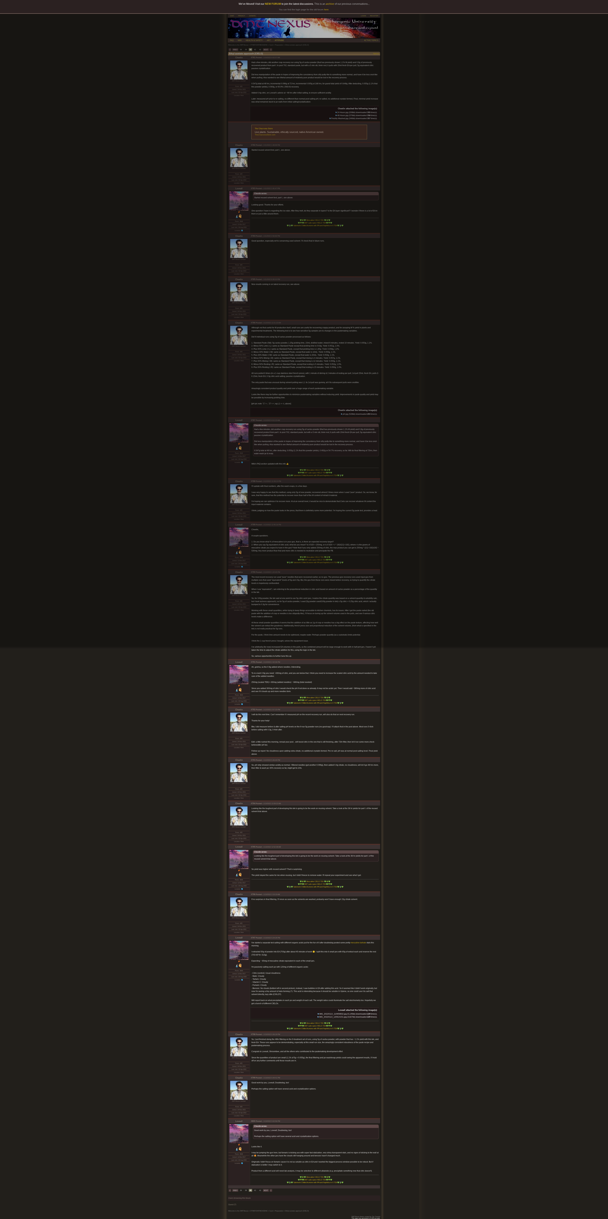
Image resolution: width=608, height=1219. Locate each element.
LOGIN (363, 16)
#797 (253, 938)
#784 (253, 236)
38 (241, 50)
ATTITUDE (279, 40)
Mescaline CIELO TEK (315, 220)
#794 (253, 803)
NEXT (266, 50)
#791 (253, 662)
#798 (253, 1034)
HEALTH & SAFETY (254, 40)
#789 (253, 525)
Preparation (279, 45)
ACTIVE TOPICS (371, 40)
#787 (253, 420)
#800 (253, 1121)
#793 (253, 760)
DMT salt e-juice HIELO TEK (315, 223)
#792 (253, 709)
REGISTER (374, 16)
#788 (253, 481)
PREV (235, 50)
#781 (253, 57)
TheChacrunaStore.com (265, 135)
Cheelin (239, 57)
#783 (253, 188)
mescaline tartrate (358, 943)
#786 (253, 323)
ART (269, 40)
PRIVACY (241, 16)
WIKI (240, 40)
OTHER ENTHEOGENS (258, 45)
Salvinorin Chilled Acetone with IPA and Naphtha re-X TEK (315, 225)
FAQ (232, 40)
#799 (253, 1078)
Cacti (271, 45)
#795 (253, 847)
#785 (253, 279)
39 (246, 50)
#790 (253, 572)
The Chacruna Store (264, 128)
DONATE (252, 16)
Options (376, 53)
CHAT (232, 16)
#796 (253, 894)
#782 (253, 145)
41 (255, 50)
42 (260, 50)
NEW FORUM (273, 4)
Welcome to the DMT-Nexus (238, 45)
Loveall (239, 188)
